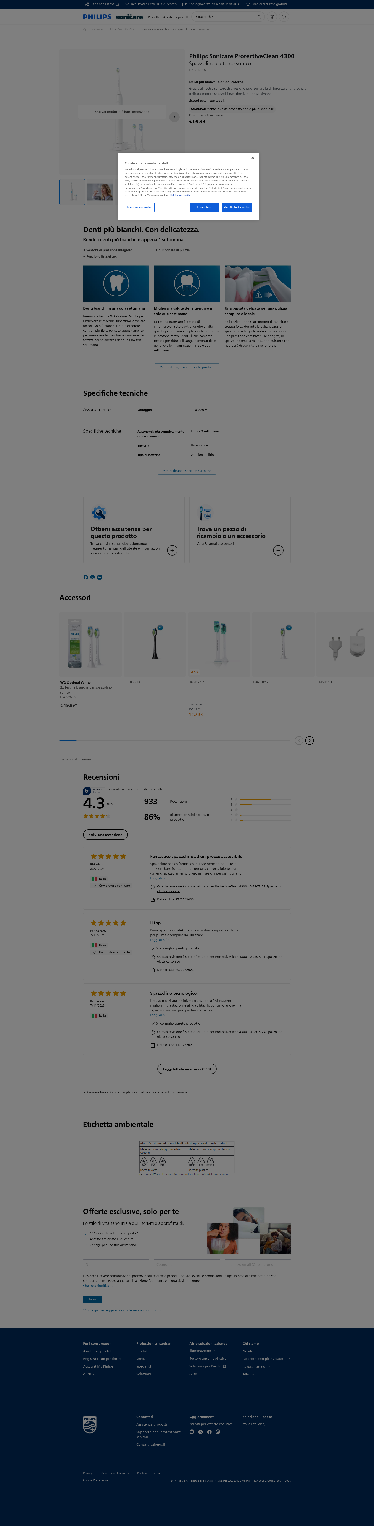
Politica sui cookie (180, 195)
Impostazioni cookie (139, 207)
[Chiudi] (253, 158)
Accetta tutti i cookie (237, 207)
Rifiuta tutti (204, 207)
